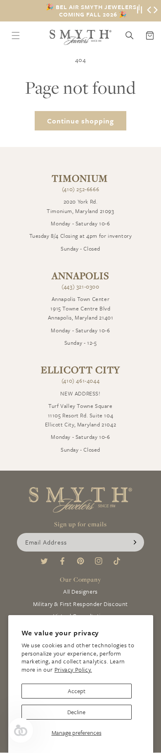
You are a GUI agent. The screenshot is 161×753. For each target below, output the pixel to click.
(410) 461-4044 (80, 380)
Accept (76, 691)
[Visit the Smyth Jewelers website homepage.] (80, 37)
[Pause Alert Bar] (139, 11)
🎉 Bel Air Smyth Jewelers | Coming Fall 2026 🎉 (93, 10)
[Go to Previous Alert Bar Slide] (149, 11)
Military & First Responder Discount (80, 603)
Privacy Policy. (73, 669)
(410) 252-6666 (80, 189)
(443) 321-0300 (80, 286)
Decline (76, 712)
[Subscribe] (135, 542)
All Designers (80, 591)
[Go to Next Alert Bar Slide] (155, 11)
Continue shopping (80, 121)
